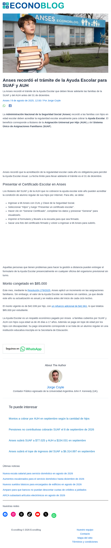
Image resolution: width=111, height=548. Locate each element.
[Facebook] (10, 105)
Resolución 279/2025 (38, 290)
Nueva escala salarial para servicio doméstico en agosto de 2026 (38, 473)
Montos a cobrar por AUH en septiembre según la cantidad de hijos (49, 418)
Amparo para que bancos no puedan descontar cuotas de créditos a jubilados (44, 489)
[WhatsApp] (4, 105)
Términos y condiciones (85, 541)
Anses (6, 100)
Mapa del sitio (84, 538)
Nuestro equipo (85, 529)
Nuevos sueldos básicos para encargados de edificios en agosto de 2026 (42, 484)
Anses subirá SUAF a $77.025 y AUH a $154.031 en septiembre (47, 440)
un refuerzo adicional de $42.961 (69, 306)
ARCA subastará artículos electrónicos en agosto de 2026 (34, 495)
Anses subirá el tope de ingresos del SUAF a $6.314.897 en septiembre (52, 451)
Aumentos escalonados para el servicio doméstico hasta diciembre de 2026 (43, 479)
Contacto (85, 533)
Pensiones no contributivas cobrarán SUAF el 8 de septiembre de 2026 (51, 429)
